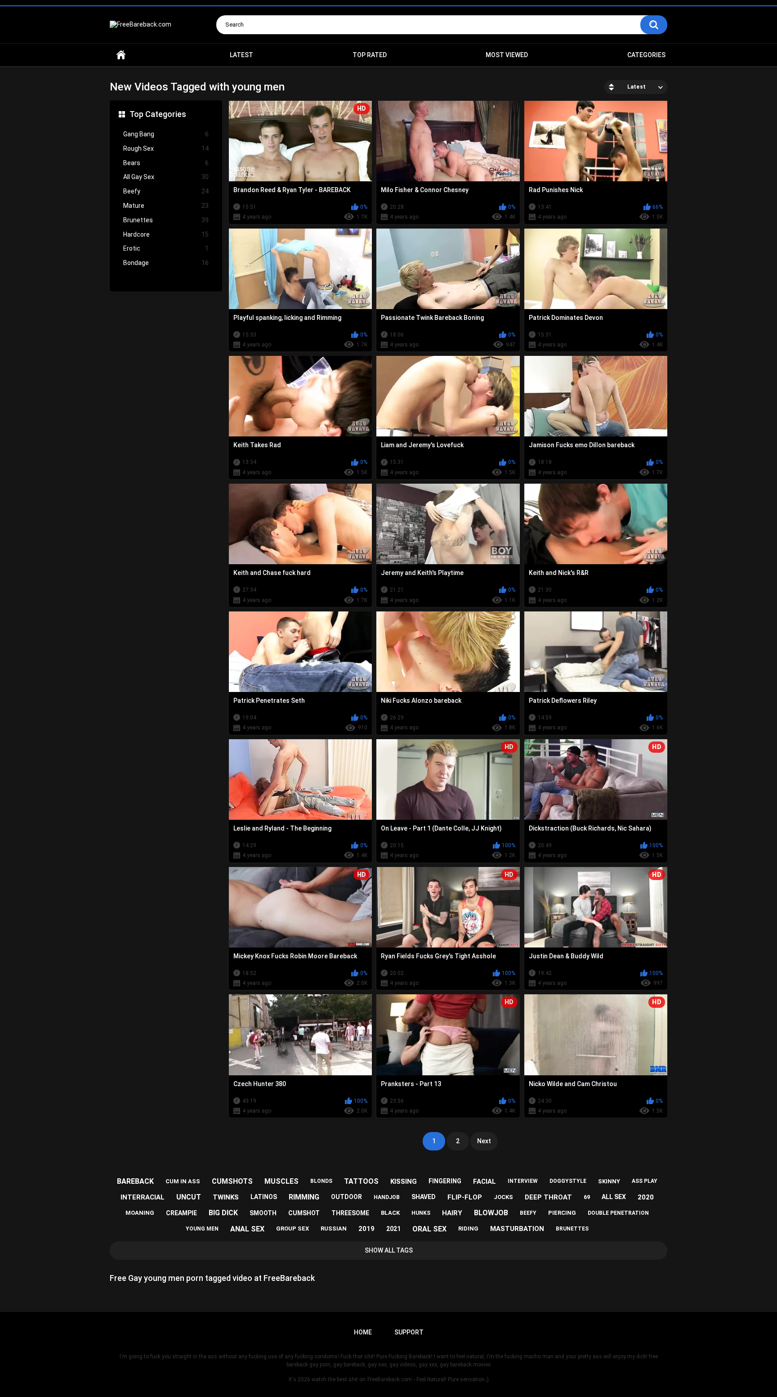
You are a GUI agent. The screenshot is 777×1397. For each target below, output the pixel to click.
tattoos (361, 1181)
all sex (614, 1196)
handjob (387, 1197)
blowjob (491, 1212)
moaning (139, 1212)
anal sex (247, 1229)
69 (587, 1197)
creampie (181, 1213)
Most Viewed (507, 54)
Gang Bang (166, 134)
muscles (281, 1181)
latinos (263, 1196)
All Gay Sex (166, 176)
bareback (135, 1181)
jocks (503, 1197)
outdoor (346, 1196)
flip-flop (464, 1197)
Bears (166, 162)
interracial (143, 1197)
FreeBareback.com (389, 1379)
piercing (562, 1212)
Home (121, 55)
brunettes (572, 1229)
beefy (528, 1213)
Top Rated (370, 54)
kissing (403, 1181)
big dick (223, 1212)
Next (484, 1141)
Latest (241, 54)
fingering (445, 1181)
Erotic (166, 248)
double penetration (618, 1213)
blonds (321, 1181)
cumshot (304, 1213)
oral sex (429, 1229)
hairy (452, 1213)
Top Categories (158, 114)
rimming (304, 1197)
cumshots (232, 1181)
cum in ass (182, 1181)
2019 (366, 1229)
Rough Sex (166, 148)
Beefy (166, 191)
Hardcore (166, 234)
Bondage (166, 262)
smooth (263, 1213)
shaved (423, 1196)
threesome (350, 1213)
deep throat (548, 1197)
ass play (644, 1181)
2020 (646, 1197)
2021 (393, 1228)
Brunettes (166, 220)
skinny (609, 1181)
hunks (420, 1213)
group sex (292, 1228)
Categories (646, 54)
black (390, 1212)
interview (523, 1181)
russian (334, 1228)
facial (484, 1181)
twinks (226, 1197)
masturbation (517, 1229)
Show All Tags (389, 1250)
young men (202, 1229)
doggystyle (567, 1181)
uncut (188, 1197)
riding (468, 1228)
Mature (166, 205)
